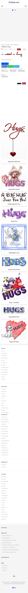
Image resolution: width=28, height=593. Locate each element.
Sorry (3, 509)
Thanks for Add (5, 514)
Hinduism (4, 464)
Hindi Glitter (4, 355)
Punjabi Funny (5, 369)
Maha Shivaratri (5, 407)
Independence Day (5, 440)
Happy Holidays (5, 436)
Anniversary (4, 417)
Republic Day (4, 447)
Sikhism (4, 467)
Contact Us (4, 570)
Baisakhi (4, 389)
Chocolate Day (5, 426)
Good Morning (5, 495)
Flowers (4, 483)
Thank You (4, 512)
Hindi (3, 351)
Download (5, 63)
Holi (3, 403)
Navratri (4, 410)
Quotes (3, 379)
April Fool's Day (5, 419)
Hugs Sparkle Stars (14, 317)
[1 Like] (1, 49)
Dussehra (4, 396)
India (3, 360)
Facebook (5, 66)
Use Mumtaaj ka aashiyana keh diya (9, 552)
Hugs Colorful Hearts (14, 269)
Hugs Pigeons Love (14, 253)
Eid (3, 398)
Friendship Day (5, 431)
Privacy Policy (5, 565)
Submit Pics (4, 567)
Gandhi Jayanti (5, 433)
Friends (3, 486)
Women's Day (5, 454)
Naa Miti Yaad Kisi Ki (6, 538)
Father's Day (4, 428)
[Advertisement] (14, 27)
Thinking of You (5, 516)
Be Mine (4, 479)
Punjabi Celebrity (5, 367)
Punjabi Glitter (5, 372)
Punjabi (3, 365)
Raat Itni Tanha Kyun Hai (7, 535)
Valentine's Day (5, 452)
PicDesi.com (14, 2)
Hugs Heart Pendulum (14, 161)
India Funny (4, 362)
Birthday (4, 424)
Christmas (4, 391)
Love (3, 505)
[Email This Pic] (10, 49)
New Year (4, 445)
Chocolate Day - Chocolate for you (8, 547)
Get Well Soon (5, 488)
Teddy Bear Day (5, 450)
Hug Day (4, 438)
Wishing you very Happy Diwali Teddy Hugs (10, 549)
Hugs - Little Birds (14, 302)
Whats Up (4, 519)
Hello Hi (3, 500)
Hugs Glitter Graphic (14, 189)
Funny (3, 377)
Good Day (4, 490)
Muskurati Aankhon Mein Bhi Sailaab (9, 540)
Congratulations (5, 481)
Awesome (4, 476)
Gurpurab (4, 400)
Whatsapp (11, 66)
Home (2, 44)
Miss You (4, 507)
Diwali (3, 393)
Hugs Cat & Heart (14, 342)
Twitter (17, 66)
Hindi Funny (4, 353)
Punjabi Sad (4, 374)
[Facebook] (12, 10)
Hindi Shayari (4, 358)
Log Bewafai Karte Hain (6, 542)
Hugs (11, 44)
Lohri (3, 405)
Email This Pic (13, 49)
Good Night (4, 497)
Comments (7, 44)
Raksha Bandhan (5, 412)
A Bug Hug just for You (14, 204)
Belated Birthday (5, 421)
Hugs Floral (14, 221)
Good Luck (4, 493)
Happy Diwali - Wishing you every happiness (10, 545)
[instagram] (15, 10)
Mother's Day (5, 443)
